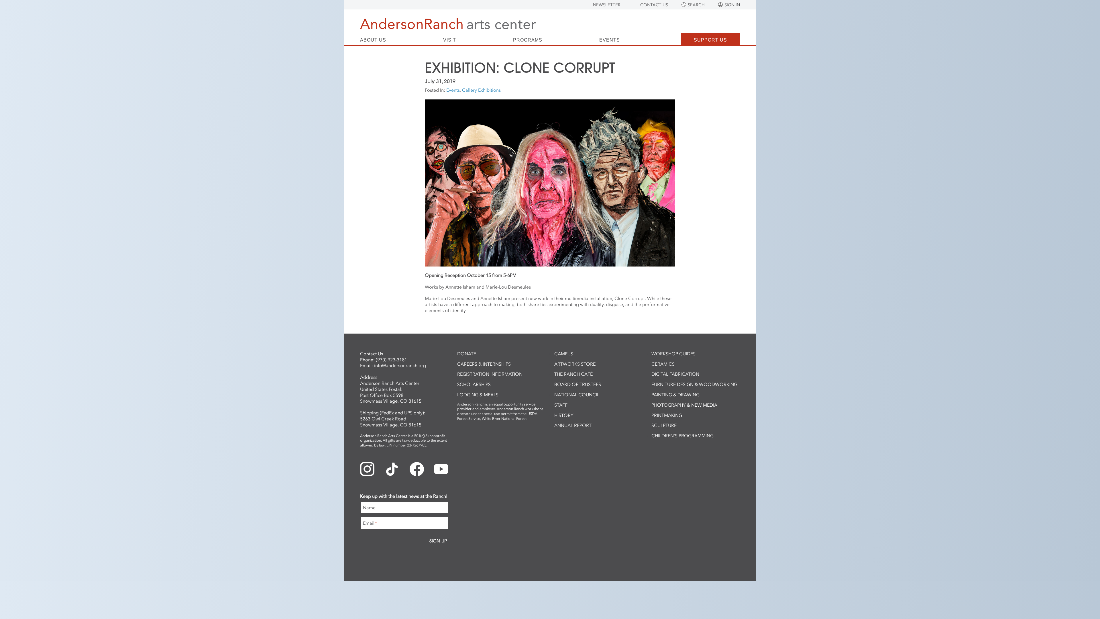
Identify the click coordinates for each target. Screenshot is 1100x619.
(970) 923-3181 (391, 360)
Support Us (710, 40)
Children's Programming (682, 435)
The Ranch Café (573, 374)
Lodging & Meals (477, 394)
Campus (563, 353)
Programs (527, 40)
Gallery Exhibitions (481, 90)
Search (696, 4)
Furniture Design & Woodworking (694, 384)
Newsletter (606, 4)
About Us (373, 40)
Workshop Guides (673, 353)
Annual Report (573, 425)
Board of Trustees (577, 384)
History (563, 415)
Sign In (732, 4)
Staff (560, 405)
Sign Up (438, 541)
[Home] (448, 23)
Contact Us (654, 4)
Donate (466, 353)
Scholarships (474, 384)
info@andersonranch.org (400, 365)
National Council (576, 394)
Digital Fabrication (675, 374)
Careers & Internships (484, 364)
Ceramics (663, 364)
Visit (449, 40)
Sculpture (664, 425)
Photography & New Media (684, 405)
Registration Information (489, 374)
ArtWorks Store (575, 364)
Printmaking (666, 415)
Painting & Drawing (675, 394)
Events (609, 40)
